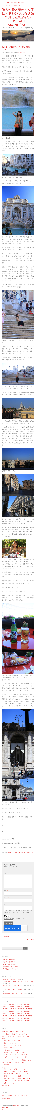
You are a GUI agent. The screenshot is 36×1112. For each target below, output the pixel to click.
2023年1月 (27, 1006)
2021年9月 (29, 1016)
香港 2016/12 (12, 1040)
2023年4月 (4, 1006)
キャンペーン (5, 1085)
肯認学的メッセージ (25, 1060)
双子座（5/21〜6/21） (24, 1071)
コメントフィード (22, 1096)
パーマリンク (30, 852)
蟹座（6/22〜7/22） (9, 1073)
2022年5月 (27, 1011)
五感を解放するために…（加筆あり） (13, 989)
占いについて (5, 1064)
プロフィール (17, 5)
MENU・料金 (10, 2)
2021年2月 (19, 1020)
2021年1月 (27, 1020)
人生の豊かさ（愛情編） (23, 1036)
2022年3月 (12, 1013)
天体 (5, 1069)
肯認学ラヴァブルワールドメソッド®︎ (20, 1034)
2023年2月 (19, 1006)
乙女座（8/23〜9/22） (10, 1076)
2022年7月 (12, 1011)
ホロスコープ (5, 1067)
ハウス (10, 1069)
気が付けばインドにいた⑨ (10, 969)
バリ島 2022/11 (8, 1057)
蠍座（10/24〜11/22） (10, 1078)
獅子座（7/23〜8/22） (22, 1073)
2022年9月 (29, 1009)
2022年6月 (19, 1011)
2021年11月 (13, 1016)
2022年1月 (27, 1013)
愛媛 (19, 1040)
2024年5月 (4, 1004)
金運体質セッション (19, 1062)
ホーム (4, 2)
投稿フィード (12, 1096)
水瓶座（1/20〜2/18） (24, 1080)
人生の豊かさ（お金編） (8, 1036)
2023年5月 (27, 1004)
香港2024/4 (28, 1057)
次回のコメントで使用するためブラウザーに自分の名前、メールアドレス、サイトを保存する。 (18, 912)
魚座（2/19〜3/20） (9, 1083)
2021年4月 (4, 1020)
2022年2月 (19, 1013)
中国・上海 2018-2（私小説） (12, 1050)
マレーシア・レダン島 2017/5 (12, 1045)
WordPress (16, 1105)
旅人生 (23, 852)
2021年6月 (19, 1018)
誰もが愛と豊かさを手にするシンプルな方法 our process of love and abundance (18, 17)
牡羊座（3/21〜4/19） (19, 1069)
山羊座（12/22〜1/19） (10, 1080)
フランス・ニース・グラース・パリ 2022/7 (16, 1054)
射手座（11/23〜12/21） (24, 1078)
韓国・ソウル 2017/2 (10, 1043)
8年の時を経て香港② (9, 959)
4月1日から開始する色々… (10, 964)
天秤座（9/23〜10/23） (24, 1076)
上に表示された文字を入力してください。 (16, 918)
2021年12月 (5, 1016)
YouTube (12, 1031)
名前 (6, 890)
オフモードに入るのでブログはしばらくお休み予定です (18, 981)
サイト (6, 905)
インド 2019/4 (19, 1057)
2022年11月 (13, 1009)
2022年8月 (4, 1011)
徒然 (17, 1031)
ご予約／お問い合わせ (19, 2)
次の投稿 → (30, 939)
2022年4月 (4, 1013)
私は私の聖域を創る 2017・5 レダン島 (14, 993)
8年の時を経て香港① (9, 962)
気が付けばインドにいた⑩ (10, 966)
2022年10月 (21, 1009)
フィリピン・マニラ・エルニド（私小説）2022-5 (17, 1052)
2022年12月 (5, 1009)
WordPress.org (6, 1098)
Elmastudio (5, 1107)
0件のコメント (21, 52)
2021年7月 (12, 1018)
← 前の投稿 (5, 936)
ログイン (4, 1096)
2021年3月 (12, 1020)
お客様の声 (5, 1031)
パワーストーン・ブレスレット (10, 1060)
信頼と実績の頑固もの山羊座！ (11, 979)
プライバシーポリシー (7, 5)
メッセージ (7, 873)
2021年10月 (21, 1016)
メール (6, 898)
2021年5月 (27, 1018)
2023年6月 (19, 1004)
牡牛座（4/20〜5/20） (10, 1071)
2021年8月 (4, 1018)
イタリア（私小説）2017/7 (15, 852)
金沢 (5, 1040)
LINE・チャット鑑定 (7, 1062)
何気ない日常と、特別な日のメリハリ (13, 985)
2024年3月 (12, 1004)
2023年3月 (12, 1006)
